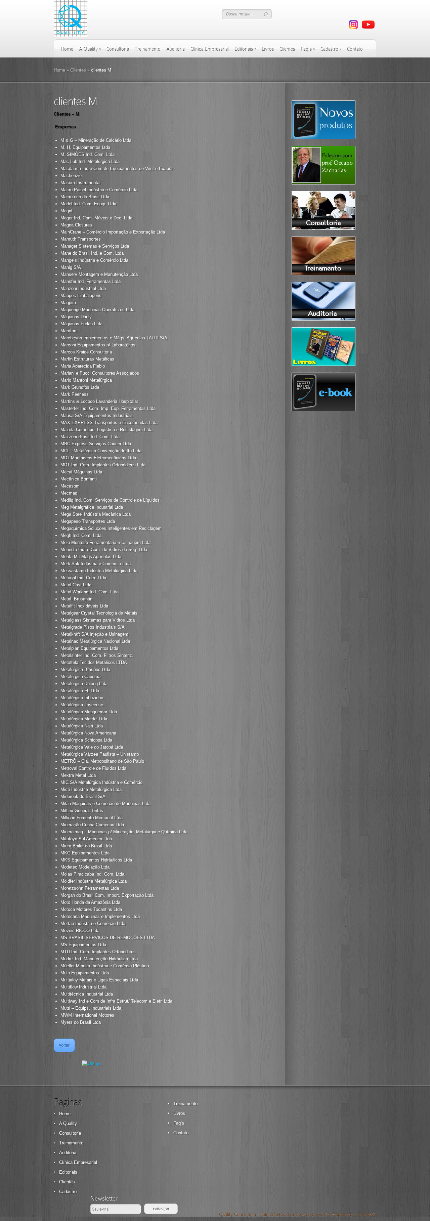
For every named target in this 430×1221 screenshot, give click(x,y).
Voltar (64, 1045)
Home (67, 49)
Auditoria (175, 49)
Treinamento (148, 49)
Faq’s (308, 49)
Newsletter (104, 1198)
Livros (268, 49)
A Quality (90, 49)
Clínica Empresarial (209, 49)
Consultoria (117, 49)
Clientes (287, 49)
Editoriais (245, 49)
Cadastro (330, 49)
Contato (355, 49)
